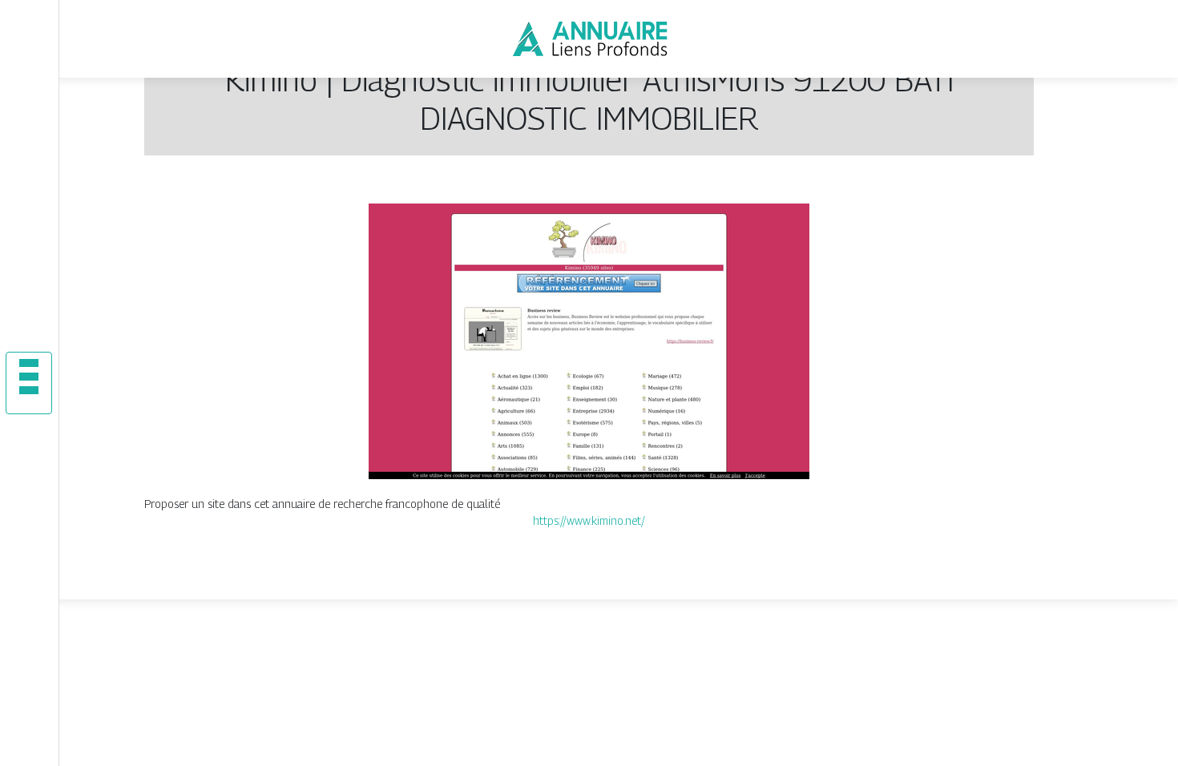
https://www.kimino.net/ (589, 520)
